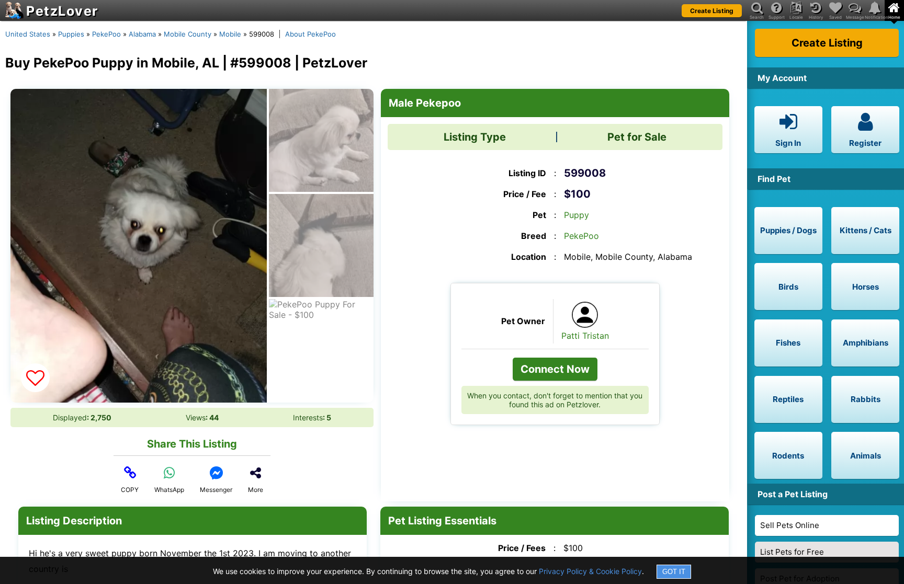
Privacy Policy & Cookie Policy (590, 571)
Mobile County (187, 34)
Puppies (71, 34)
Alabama (142, 34)
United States (27, 34)
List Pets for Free (792, 552)
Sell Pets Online (789, 525)
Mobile (230, 34)
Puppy (576, 215)
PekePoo (106, 34)
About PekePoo (310, 34)
